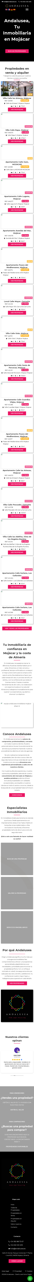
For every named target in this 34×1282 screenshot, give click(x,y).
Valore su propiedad (17, 893)
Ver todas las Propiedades (17, 628)
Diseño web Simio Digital (23, 1274)
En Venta (25, 132)
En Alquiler (25, 100)
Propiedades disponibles (17, 1146)
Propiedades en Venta (16, 1214)
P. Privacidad (17, 1271)
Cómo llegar (17, 1261)
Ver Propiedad (17, 109)
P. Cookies (28, 1271)
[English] (6, 9)
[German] (12, 9)
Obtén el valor (17, 1110)
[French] (9, 9)
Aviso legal (5, 1271)
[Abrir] (27, 9)
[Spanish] (14, 9)
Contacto (14, 1227)
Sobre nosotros (16, 1224)
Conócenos (17, 795)
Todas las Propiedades (15, 1209)
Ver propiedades (17, 983)
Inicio (12, 1204)
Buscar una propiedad (17, 859)
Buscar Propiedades (17, 51)
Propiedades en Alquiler (16, 1220)
